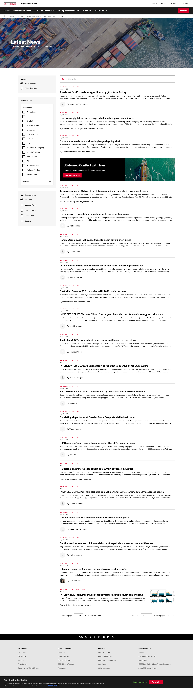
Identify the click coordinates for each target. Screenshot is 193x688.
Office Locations (104, 668)
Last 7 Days (30, 216)
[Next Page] (168, 615)
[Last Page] (173, 615)
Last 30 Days (30, 210)
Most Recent (30, 84)
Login (187, 3)
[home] (4, 16)
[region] (96, 682)
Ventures (21, 660)
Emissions (31, 130)
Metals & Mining (33, 152)
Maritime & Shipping (35, 148)
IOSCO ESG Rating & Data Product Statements (154, 664)
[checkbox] (37, 112)
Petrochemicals (33, 165)
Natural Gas (32, 157)
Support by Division (105, 656)
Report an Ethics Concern (107, 660)
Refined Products (34, 170)
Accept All (155, 682)
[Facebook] (94, 637)
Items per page (66, 616)
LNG (28, 143)
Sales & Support (104, 652)
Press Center (22, 664)
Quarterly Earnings (64, 660)
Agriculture (31, 112)
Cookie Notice (53, 686)
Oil (28, 161)
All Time (28, 200)
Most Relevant (31, 88)
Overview (61, 652)
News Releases (63, 656)
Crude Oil (31, 121)
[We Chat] (112, 637)
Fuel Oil (30, 139)
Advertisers (62, 668)
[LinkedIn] (108, 637)
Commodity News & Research (28, 16)
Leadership (142, 660)
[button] (37, 107)
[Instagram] (99, 637)
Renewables (32, 174)
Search (154, 3)
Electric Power (33, 125)
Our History (22, 656)
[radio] (22, 83)
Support (175, 3)
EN (165, 3)
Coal (29, 116)
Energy (11, 16)
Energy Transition (34, 134)
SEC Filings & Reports (66, 664)
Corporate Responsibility (147, 656)
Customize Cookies (140, 682)
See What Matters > (72, 175)
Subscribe (184, 11)
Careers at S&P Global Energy (28, 668)
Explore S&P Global (29, 3)
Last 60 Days (30, 205)
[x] (90, 637)
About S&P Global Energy (147, 668)
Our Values (21, 652)
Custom (28, 221)
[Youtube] (103, 637)
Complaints (102, 664)
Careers (141, 652)
